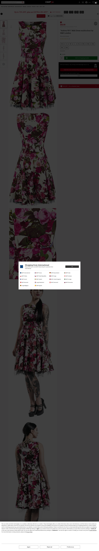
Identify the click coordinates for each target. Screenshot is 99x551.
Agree (28, 547)
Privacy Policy (29, 532)
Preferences (70, 547)
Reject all (49, 547)
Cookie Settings (92, 530)
